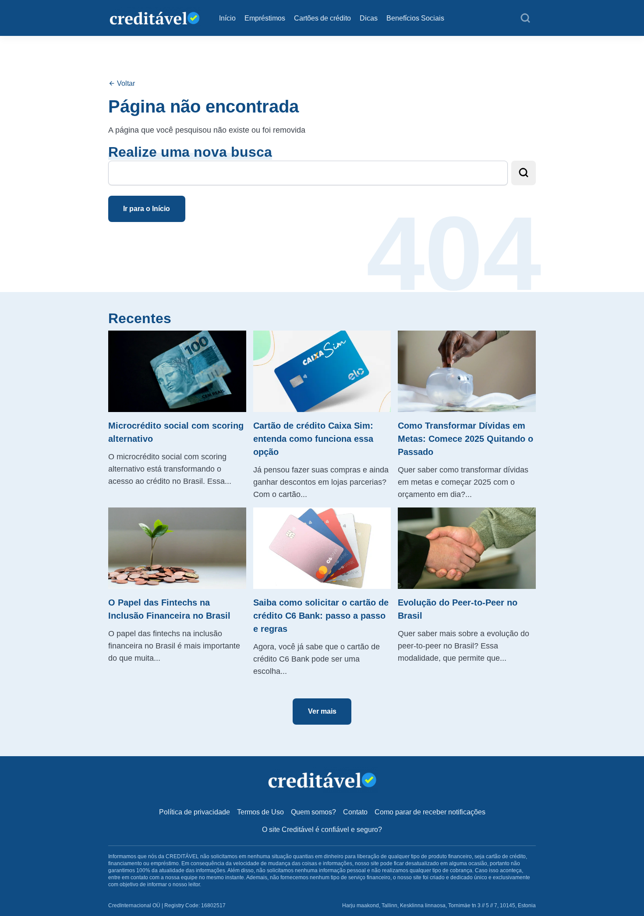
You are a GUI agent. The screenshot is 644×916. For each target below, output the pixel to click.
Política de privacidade (194, 812)
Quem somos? (313, 812)
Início (227, 18)
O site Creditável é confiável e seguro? (322, 829)
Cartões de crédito (322, 18)
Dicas (369, 18)
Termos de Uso (260, 812)
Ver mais (322, 711)
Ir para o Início (146, 208)
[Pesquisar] (525, 18)
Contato (355, 812)
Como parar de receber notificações (430, 812)
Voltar (125, 83)
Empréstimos (264, 18)
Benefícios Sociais (415, 18)
